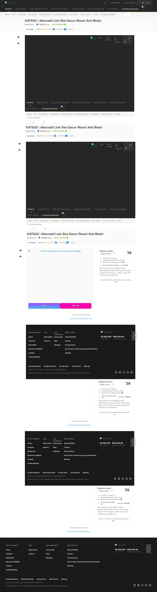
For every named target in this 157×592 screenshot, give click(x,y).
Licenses (32, 341)
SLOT (13, 14)
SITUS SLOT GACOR (45, 14)
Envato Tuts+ (64, 366)
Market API (32, 345)
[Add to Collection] (18, 43)
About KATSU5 (70, 337)
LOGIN (44, 306)
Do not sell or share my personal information (81, 349)
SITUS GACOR (32, 14)
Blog (56, 341)
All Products (76, 366)
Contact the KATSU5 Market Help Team (80, 318)
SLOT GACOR (22, 14)
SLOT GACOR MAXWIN (107, 14)
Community (58, 337)
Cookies (31, 353)
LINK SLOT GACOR (85, 14)
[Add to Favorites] (18, 37)
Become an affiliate (35, 349)
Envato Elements (35, 366)
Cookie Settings (34, 357)
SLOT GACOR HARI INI (60, 14)
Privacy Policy (70, 345)
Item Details (29, 29)
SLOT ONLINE (73, 14)
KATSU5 (7, 14)
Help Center (48, 337)
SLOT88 (95, 14)
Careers (68, 341)
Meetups (57, 345)
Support (70, 29)
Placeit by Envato (50, 366)
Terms (31, 337)
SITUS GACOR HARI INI (115, 265)
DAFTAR (75, 306)
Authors (47, 341)
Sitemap (68, 353)
